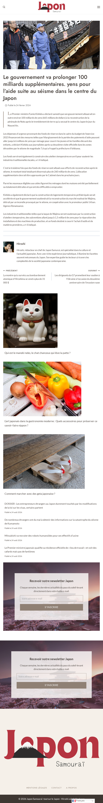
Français (80, 800)
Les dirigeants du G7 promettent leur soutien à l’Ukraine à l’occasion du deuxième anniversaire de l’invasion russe (77, 277)
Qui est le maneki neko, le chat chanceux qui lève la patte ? (37, 352)
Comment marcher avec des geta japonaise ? (30, 493)
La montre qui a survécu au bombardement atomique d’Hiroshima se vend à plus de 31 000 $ (24, 277)
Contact (56, 787)
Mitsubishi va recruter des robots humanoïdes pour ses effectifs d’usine (41, 535)
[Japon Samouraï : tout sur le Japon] (51, 7)
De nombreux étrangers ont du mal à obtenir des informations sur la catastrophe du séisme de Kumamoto (51, 521)
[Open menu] (98, 7)
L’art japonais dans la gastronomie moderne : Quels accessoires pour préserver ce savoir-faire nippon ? (51, 423)
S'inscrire (51, 607)
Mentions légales (36, 787)
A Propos (71, 787)
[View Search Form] (4, 7)
